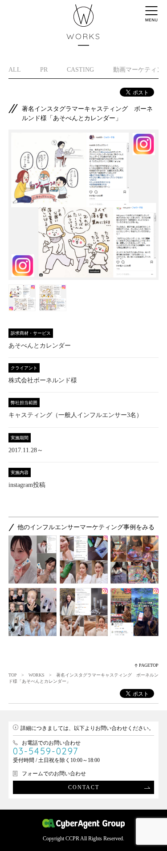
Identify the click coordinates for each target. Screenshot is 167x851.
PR (44, 69)
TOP (12, 675)
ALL (14, 69)
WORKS (37, 675)
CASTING (80, 69)
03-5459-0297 (45, 751)
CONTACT (83, 787)
